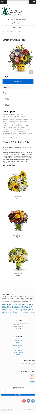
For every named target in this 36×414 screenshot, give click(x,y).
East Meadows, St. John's (27, 312)
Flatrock (4, 306)
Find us (18, 329)
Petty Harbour (10, 306)
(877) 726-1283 (18, 27)
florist (31, 296)
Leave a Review (18, 350)
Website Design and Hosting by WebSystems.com (25, 409)
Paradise (4, 314)
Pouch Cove (30, 304)
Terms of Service (18, 352)
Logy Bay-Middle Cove (18, 310)
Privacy (18, 347)
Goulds (26, 306)
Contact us (18, 342)
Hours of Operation (18, 345)
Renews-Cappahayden (19, 309)
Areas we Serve (18, 340)
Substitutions (18, 349)
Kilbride (22, 306)
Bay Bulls (16, 306)
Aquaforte (4, 309)
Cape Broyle (17, 307)
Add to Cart (18, 82)
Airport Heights (15, 312)
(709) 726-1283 (18, 23)
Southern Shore (13, 304)
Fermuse (10, 309)
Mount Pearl (5, 304)
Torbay (10, 314)
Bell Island (13, 303)
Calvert (23, 307)
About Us (18, 339)
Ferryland (28, 307)
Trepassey (8, 312)
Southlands (8, 310)
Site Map (18, 354)
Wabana (24, 304)
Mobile (6, 307)
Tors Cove (11, 307)
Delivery (18, 344)
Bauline (19, 304)
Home (4, 31)
